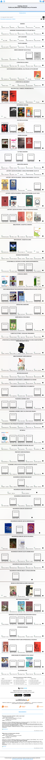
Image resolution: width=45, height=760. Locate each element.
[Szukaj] (44, 17)
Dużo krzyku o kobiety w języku (34, 680)
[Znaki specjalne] (44, 19)
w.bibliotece (27, 702)
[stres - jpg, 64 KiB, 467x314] (4, 746)
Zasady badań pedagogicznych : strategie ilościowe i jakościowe (24, 680)
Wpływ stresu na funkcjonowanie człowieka (11, 733)
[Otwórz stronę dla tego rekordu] (5, 26)
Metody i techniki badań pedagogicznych (6, 680)
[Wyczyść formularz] (41, 19)
